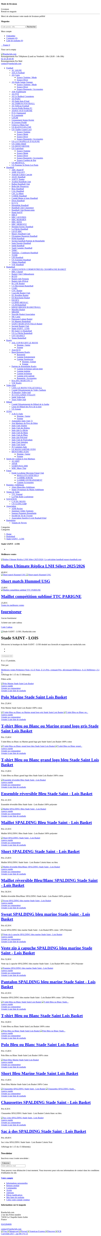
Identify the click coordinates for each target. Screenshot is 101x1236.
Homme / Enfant (29, 362)
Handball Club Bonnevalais (23, 210)
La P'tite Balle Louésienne (22, 497)
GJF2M (15, 118)
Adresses (10, 1193)
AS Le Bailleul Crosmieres (23, 96)
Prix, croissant (52, 670)
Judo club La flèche (20, 430)
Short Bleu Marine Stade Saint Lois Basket (39, 1073)
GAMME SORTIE (25, 478)
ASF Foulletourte (19, 92)
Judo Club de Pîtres (20, 435)
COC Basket (17, 290)
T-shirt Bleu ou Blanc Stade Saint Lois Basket (42, 1015)
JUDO (9, 411)
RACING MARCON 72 (22, 380)
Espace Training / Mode (27, 77)
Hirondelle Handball (20, 205)
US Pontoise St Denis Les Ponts (25, 165)
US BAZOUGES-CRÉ (21, 127)
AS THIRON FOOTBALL (23, 103)
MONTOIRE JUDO (20, 452)
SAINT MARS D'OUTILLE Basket (27, 324)
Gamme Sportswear (25, 359)
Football (9, 68)
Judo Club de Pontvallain (22, 440)
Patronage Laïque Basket (22, 319)
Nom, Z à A (41, 670)
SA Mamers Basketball (21, 321)
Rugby (9, 340)
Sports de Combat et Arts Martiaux (20, 459)
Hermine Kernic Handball (22, 227)
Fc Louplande (17, 115)
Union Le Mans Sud (20, 125)
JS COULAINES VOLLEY (24, 395)
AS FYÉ (15, 94)
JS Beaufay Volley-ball (21, 392)
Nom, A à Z (30, 670)
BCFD (14, 276)
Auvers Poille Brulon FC (22, 108)
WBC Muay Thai (19, 468)
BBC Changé (17, 272)
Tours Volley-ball (19, 399)
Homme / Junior (23, 345)
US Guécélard (17, 148)
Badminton (11, 520)
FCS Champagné (19, 113)
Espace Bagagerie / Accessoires (30, 89)
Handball (10, 167)
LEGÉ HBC (17, 231)
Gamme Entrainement (26, 357)
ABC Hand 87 (18, 170)
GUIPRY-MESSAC (20, 302)
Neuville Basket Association (23, 314)
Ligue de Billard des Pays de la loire (27, 407)
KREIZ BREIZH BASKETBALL (26, 307)
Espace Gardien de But (26, 160)
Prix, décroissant (65, 670)
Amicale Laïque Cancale (22, 174)
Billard (9, 402)
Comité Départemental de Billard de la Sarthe (30, 404)
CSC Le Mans (18, 193)
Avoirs (9, 1190)
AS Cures (16, 75)
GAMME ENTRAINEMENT (29, 480)
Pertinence (20, 670)
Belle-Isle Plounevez (20, 186)
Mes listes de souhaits (15, 1197)
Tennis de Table (12, 492)
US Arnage (16, 409)
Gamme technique (24, 373)
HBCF (14, 215)
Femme (20, 347)
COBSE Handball (19, 196)
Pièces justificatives (14, 1195)
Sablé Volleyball (18, 397)
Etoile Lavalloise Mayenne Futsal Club (28, 473)
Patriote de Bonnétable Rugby (24, 366)
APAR (14, 463)
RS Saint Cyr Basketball (22, 331)
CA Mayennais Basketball (22, 286)
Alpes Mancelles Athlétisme (23, 487)
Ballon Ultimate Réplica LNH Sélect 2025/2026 (43, 566)
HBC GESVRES (19, 217)
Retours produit (12, 1185)
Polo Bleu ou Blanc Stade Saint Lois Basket (40, 1044)
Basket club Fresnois (20, 279)
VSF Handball (18, 264)
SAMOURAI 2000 (20, 466)
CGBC (14, 288)
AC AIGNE (17, 70)
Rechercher (31, 27)
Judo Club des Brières (21, 428)
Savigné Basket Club (20, 326)
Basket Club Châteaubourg (23, 274)
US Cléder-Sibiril (19, 144)
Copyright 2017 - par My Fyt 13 (14, 1234)
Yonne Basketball (19, 338)
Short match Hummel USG (25, 581)
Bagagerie (21, 354)
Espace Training (23, 132)
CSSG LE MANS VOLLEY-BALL (27, 388)
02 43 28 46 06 (7, 59)
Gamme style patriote (25, 376)
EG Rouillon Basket (20, 295)
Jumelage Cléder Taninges (22, 511)
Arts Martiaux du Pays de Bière (25, 423)
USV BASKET (18, 335)
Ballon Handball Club (21, 184)
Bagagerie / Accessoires (27, 378)
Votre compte (7, 1178)
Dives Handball (18, 200)
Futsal (8, 471)
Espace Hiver (22, 80)
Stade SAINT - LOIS (20, 328)
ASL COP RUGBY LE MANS (25, 343)
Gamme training (23, 371)
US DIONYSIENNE (20, 146)
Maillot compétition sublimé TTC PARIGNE (41, 596)
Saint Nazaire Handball (21, 243)
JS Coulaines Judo (19, 447)
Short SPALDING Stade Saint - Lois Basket (40, 851)
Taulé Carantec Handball (22, 248)
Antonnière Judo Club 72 (22, 421)
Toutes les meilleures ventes (12, 605)
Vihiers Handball (19, 262)
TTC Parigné (17, 494)
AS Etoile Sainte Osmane (22, 82)
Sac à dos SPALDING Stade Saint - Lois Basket (43, 1131)
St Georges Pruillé (19, 122)
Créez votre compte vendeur (18, 1200)
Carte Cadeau (6, 627)
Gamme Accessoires (25, 482)
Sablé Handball (18, 245)
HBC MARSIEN (19, 219)
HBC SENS (17, 222)
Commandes (11, 1188)
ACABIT (16, 461)
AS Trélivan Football (20, 106)
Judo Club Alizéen (19, 426)
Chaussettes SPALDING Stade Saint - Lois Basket (46, 1102)
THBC (14, 250)
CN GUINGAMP (19, 504)
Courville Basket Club (21, 293)
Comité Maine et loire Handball (25, 198)
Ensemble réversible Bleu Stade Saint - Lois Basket (46, 793)
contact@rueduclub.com (11, 63)
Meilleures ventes (8, 670)
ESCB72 (15, 300)
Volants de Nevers (19, 523)
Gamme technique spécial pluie (30, 369)
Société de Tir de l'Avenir (22, 516)
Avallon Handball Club (21, 182)
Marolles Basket (18, 309)
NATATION (11, 499)
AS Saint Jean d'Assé (20, 101)
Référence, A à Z (79, 670)
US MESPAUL (18, 163)
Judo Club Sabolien (20, 442)
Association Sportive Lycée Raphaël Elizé (29, 518)
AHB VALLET (18, 172)
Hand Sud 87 (17, 212)
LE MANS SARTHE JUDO (24, 449)
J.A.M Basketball (19, 305)
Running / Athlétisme (15, 485)
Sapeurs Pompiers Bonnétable (24, 513)
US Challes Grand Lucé (22, 129)
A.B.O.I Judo (17, 414)
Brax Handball (18, 189)
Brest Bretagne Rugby (21, 352)
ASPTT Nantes (18, 179)
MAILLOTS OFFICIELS (28, 475)
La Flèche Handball (20, 229)
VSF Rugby (17, 383)
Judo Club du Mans (20, 433)
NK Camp (16, 317)
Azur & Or (16, 350)
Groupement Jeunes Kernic (23, 120)
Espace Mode (22, 134)
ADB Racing (17, 508)
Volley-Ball (11, 385)
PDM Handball (18, 238)
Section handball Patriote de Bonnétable (28, 241)
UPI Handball (17, 257)
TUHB (14, 255)
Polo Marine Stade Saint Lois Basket (34, 697)
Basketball (10, 267)
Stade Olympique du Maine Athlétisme (28, 489)
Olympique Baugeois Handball (24, 236)
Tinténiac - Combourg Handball (25, 253)
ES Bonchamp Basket (21, 298)
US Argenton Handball (21, 260)
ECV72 (15, 203)
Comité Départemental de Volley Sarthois (29, 390)
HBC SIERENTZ (19, 224)
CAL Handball (18, 191)
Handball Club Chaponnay (23, 208)
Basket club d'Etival (20, 281)
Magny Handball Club (21, 234)
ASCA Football (18, 73)
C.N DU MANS (19, 501)
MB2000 (15, 312)
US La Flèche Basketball (22, 333)
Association (11, 506)
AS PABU (16, 99)
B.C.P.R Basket (18, 283)
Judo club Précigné (19, 437)
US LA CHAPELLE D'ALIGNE (26, 141)
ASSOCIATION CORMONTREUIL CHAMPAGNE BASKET (39, 269)
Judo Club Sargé (18, 444)
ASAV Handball (18, 177)
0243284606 (6, 1224)
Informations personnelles (17, 1183)
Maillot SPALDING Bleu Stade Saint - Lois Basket (46, 822)
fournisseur (11, 611)
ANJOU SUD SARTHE (22, 110)
